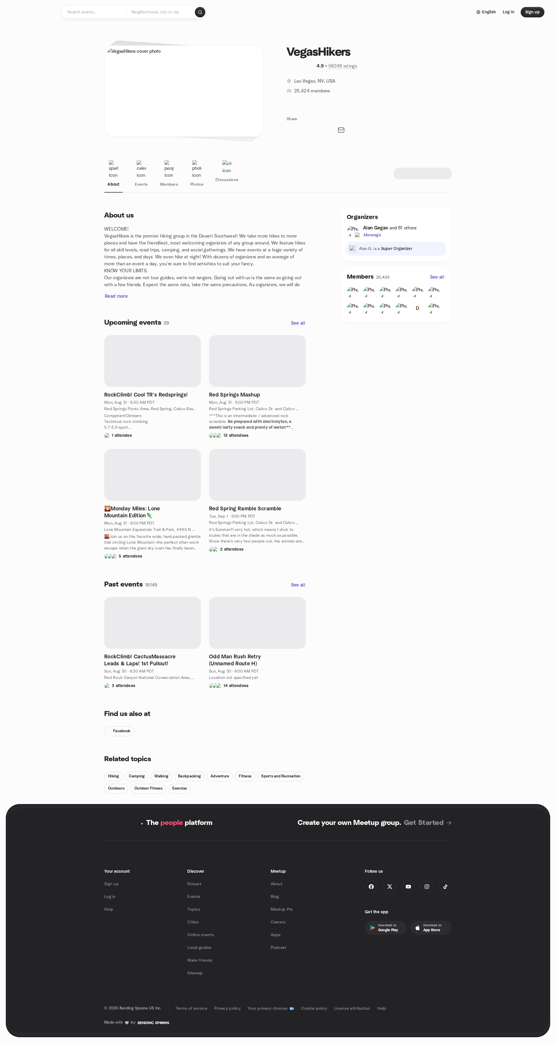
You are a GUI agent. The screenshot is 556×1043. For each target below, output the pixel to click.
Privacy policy (227, 1009)
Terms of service (191, 1009)
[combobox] (160, 12)
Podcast (278, 948)
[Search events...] (200, 12)
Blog (275, 897)
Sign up (111, 884)
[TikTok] (445, 886)
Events (193, 897)
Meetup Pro (282, 909)
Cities (193, 922)
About (276, 884)
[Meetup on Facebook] (371, 886)
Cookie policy (314, 1009)
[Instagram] (426, 886)
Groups (194, 884)
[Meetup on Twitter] (389, 886)
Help (108, 909)
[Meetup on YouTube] (408, 886)
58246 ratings (342, 66)
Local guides (199, 948)
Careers (278, 922)
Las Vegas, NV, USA (315, 81)
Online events (200, 935)
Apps (276, 935)
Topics (193, 909)
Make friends (199, 960)
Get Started (424, 822)
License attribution (352, 1009)
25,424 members (312, 91)
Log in (110, 897)
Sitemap (195, 973)
